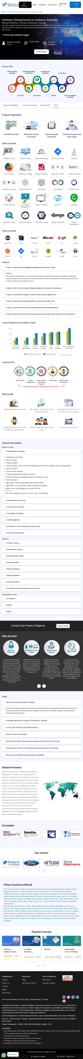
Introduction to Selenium (15, 533)
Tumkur (58, 901)
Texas (27, 918)
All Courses (24, 5)
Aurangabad (53, 889)
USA (55, 918)
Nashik (66, 899)
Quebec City (40, 916)
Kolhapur (39, 896)
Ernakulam (68, 891)
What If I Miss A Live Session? (16, 734)
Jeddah (35, 911)
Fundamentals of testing (15, 451)
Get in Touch (63, 626)
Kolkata (74, 896)
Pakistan (6, 916)
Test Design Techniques (14, 513)
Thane (40, 901)
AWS (72, 1010)
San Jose (70, 916)
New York (48, 913)
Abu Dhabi (7, 906)
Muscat (32, 913)
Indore (61, 894)
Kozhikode (46, 896)
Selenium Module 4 (13, 582)
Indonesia (17, 911)
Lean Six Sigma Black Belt (48, 1016)
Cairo (12, 909)
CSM (49, 1024)
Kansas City (49, 911)
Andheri (22, 889)
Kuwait (61, 911)
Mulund (28, 899)
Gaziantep (48, 909)
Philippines (17, 916)
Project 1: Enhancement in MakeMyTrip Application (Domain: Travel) (31, 267)
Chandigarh (22, 891)
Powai (6, 901)
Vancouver (60, 918)
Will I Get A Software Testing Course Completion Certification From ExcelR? (33, 741)
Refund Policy (35, 999)
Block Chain (71, 1005)
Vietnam (73, 918)
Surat (35, 901)
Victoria (67, 918)
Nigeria (73, 913)
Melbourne (12, 913)
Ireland (24, 911)
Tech (8, 12)
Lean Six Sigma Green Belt (28, 1016)
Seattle (76, 916)
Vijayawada (72, 901)
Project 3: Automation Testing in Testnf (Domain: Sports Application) (31, 295)
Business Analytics (49, 1019)
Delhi (63, 891)
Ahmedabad (15, 889)
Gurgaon (35, 894)
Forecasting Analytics (9, 1010)
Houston (11, 911)
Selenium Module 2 (13, 569)
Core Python (10, 598)
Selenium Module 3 (13, 575)
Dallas (28, 909)
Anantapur (45, 889)
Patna (76, 899)
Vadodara (64, 901)
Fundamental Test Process (15, 500)
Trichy (45, 901)
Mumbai (34, 899)
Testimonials (34, 41)
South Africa (15, 918)
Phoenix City (26, 916)
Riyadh (47, 916)
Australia (45, 906)
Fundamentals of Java (14, 549)
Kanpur (64, 896)
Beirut (66, 906)
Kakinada (12, 896)
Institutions (52, 5)
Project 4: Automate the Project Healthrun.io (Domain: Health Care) (30, 301)
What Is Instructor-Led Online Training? (21, 702)
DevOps (9, 605)
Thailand (32, 918)
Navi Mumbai (53, 899)
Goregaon (22, 894)
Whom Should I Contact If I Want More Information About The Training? (32, 748)
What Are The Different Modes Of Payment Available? (25, 755)
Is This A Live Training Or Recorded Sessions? (22, 727)
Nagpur (46, 899)
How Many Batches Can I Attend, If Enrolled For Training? (26, 720)
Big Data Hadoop (35, 1019)
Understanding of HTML (15, 556)
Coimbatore (44, 891)
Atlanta (39, 906)
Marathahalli (21, 899)
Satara (25, 901)
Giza (60, 909)
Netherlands (40, 913)
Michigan (20, 913)
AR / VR (53, 1005)
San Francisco (62, 916)
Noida (61, 899)
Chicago (23, 909)
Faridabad (7, 894)
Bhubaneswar (13, 891)
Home (3, 12)
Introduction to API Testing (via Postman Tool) (23, 526)
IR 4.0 (59, 1005)
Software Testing (12, 543)
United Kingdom (47, 918)
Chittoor (51, 891)
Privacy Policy (24, 999)
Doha (33, 909)
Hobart (70, 909)
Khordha (33, 896)
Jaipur (66, 894)
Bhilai (74, 889)
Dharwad (58, 891)
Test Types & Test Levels (15, 507)
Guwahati (42, 894)
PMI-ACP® (27, 1024)
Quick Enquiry (41, 52)
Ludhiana (13, 899)
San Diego (53, 916)
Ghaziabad (14, 894)
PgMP (44, 1024)
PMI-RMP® (36, 1024)
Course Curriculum (29, 105)
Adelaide (14, 906)
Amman (28, 906)
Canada (16, 909)
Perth (12, 916)
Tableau (25, 1019)
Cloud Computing (8, 1013)
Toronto (39, 918)
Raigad (20, 901)
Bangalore (68, 889)
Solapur (30, 901)
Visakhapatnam (9, 904)
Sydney (21, 918)
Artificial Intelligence (27, 1005)
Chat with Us (12, 1054)
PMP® (20, 1024)
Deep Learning (15, 1019)
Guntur (48, 894)
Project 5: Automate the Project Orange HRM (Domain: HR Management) (32, 308)
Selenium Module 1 (13, 562)
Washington (7, 921)
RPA (68, 1010)
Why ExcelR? (45, 105)
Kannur (18, 896)
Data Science (6, 1021)
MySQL (8, 611)
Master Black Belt (69, 1016)
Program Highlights (10, 105)
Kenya (56, 911)
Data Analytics (63, 1019)
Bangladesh (59, 906)
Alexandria (21, 906)
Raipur (15, 901)
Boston (71, 906)
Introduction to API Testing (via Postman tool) (22, 588)
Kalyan (59, 896)
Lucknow (7, 899)
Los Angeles (74, 911)
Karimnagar (25, 896)
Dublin (42, 909)
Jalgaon (6, 896)
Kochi (69, 896)
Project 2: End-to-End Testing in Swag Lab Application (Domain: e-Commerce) (33, 288)
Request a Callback (39, 1056)
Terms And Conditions (10, 999)
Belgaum (61, 889)
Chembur (30, 891)
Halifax (65, 909)
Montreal (26, 913)
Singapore (7, 918)
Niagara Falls (65, 913)
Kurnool (53, 896)
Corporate (42, 5)
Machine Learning (42, 1005)
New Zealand (56, 913)
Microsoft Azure (22, 1013)
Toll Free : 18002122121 (67, 1056)
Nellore (71, 899)
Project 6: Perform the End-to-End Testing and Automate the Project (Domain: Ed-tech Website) (40, 314)
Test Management (13, 520)
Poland (33, 916)
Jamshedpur (73, 894)
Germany (56, 909)
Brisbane (6, 909)
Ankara (34, 906)
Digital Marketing (58, 1010)
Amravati (38, 889)
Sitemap (45, 999)
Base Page (7, 889)
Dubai (37, 909)
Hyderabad (55, 894)
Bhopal (6, 891)
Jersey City (41, 911)
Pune (10, 901)
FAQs (56, 105)
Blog (34, 5)
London (66, 911)
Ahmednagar (30, 889)
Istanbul (29, 911)
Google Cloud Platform (38, 1013)
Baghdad (52, 906)
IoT (64, 1005)
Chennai (36, 891)
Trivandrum (51, 901)
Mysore (40, 899)
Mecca (6, 913)
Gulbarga (29, 894)
